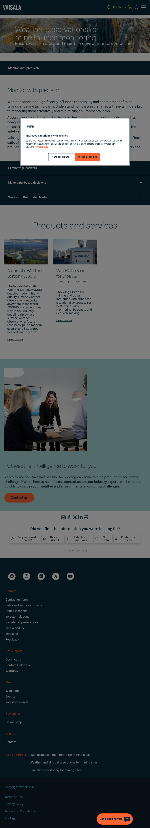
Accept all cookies (87, 157)
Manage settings (61, 157)
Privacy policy (41, 147)
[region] (75, 142)
